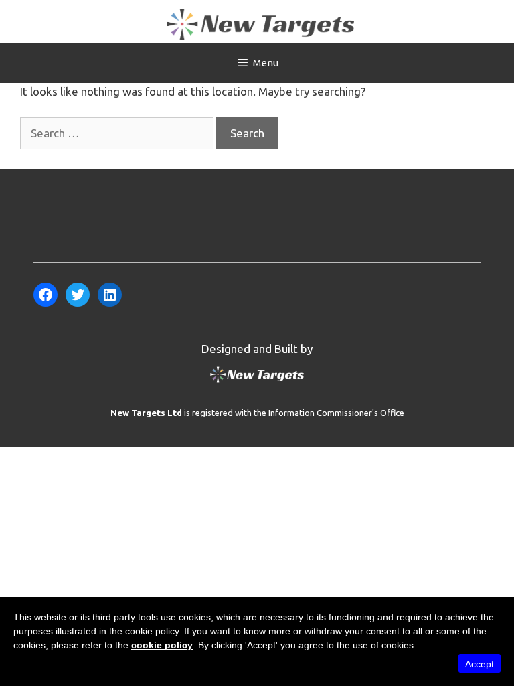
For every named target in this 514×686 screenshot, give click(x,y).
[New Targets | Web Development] (257, 382)
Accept (479, 664)
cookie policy (162, 645)
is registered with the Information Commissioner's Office (257, 412)
